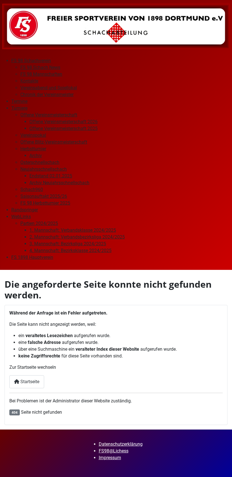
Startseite (29, 381)
